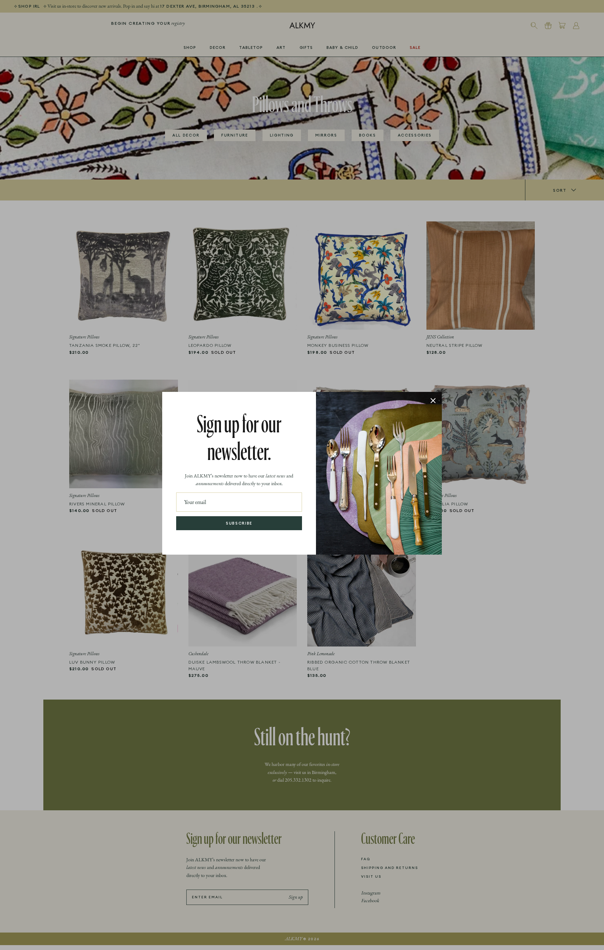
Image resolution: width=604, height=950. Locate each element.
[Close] (433, 400)
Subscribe (239, 523)
